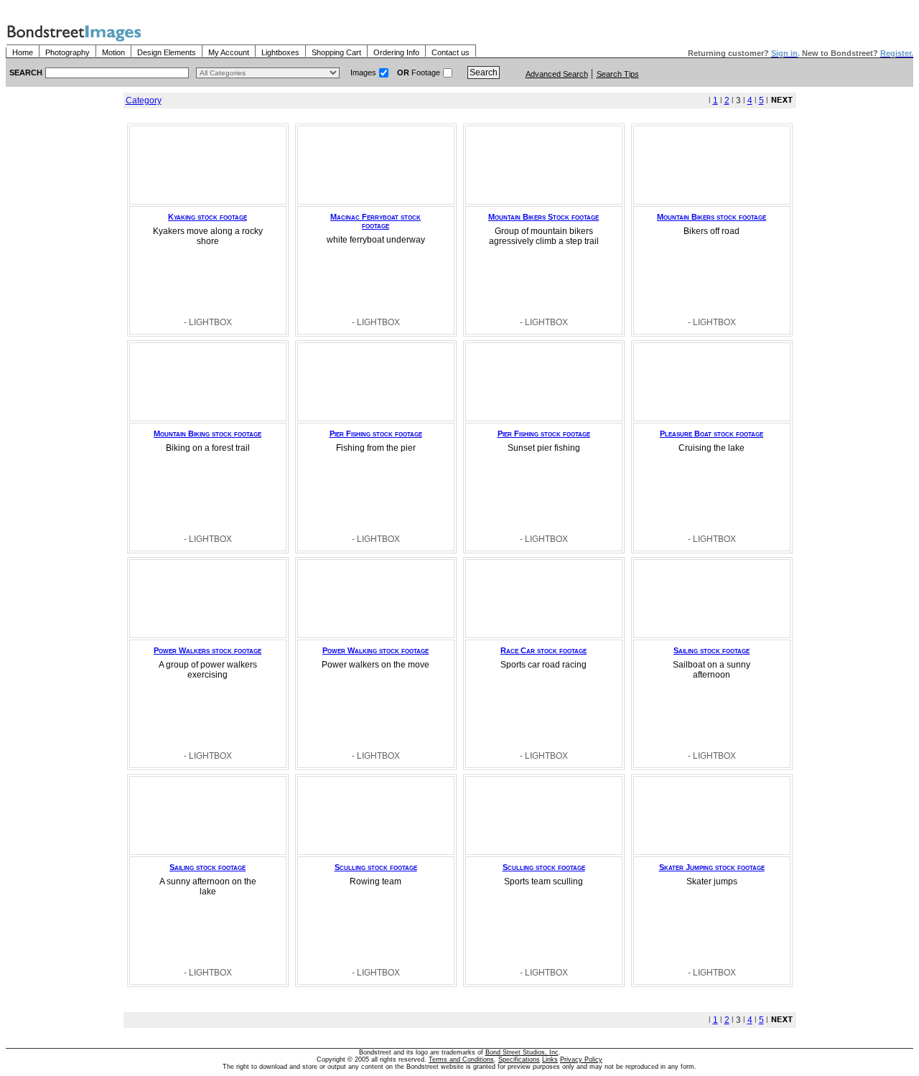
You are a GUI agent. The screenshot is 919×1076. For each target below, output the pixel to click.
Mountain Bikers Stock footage (543, 216)
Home (22, 52)
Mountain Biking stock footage (207, 433)
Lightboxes (280, 52)
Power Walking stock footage (375, 650)
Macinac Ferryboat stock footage (375, 221)
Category (144, 100)
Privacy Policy (581, 1059)
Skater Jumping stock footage (712, 867)
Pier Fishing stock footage (376, 433)
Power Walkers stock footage (207, 650)
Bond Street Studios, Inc (522, 1052)
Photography (67, 52)
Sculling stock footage (376, 867)
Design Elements (166, 52)
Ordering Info (396, 52)
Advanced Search (557, 74)
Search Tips (618, 74)
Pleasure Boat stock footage (711, 433)
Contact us (450, 52)
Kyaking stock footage (207, 216)
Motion (113, 52)
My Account (228, 52)
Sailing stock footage (711, 650)
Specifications (519, 1059)
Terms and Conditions (461, 1059)
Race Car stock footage (543, 650)
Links (550, 1059)
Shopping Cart (336, 52)
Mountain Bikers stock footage (711, 216)
